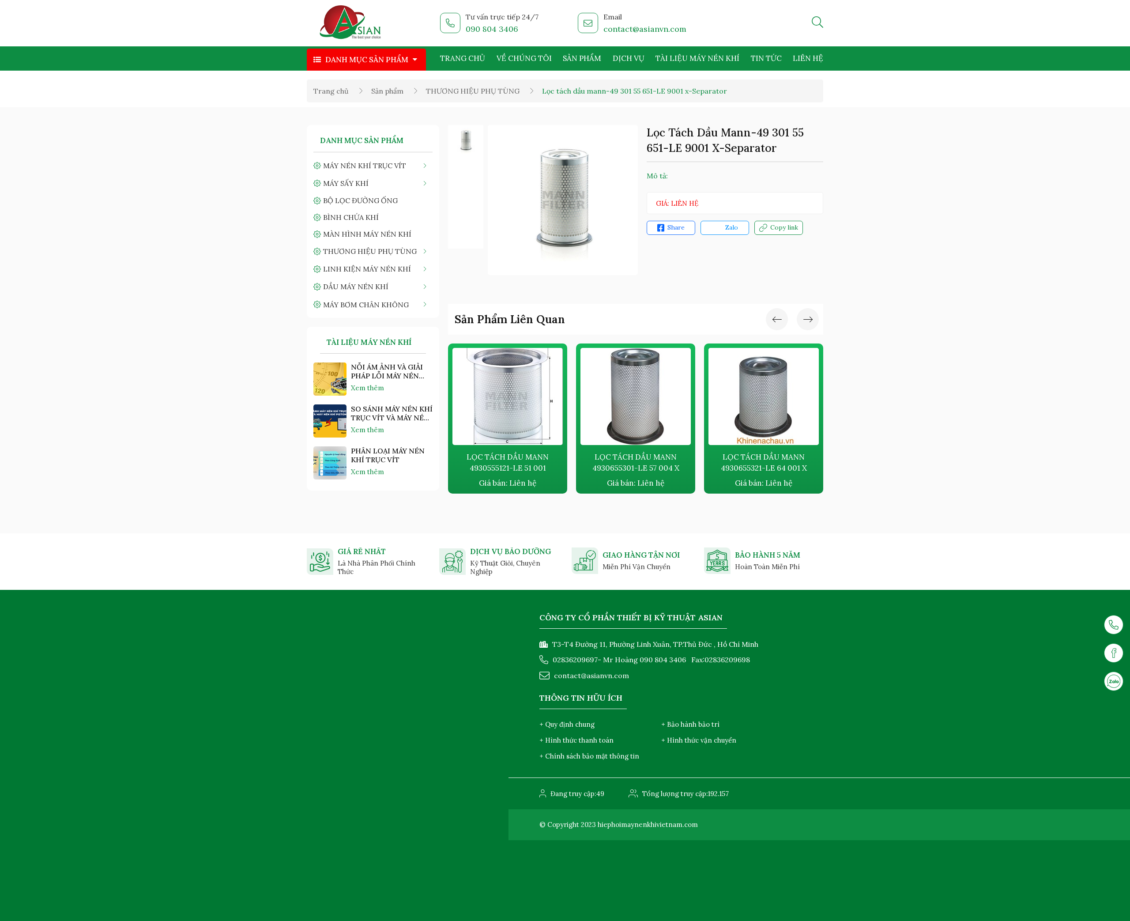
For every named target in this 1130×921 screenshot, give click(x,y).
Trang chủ (462, 58)
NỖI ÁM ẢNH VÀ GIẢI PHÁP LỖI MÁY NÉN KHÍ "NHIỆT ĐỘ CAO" (387, 371)
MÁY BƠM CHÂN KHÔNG (366, 304)
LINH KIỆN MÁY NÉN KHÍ (367, 268)
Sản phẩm (582, 58)
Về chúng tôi (524, 58)
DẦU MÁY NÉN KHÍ (355, 286)
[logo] (351, 23)
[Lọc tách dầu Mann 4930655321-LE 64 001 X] (642, 396)
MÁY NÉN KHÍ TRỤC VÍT (364, 165)
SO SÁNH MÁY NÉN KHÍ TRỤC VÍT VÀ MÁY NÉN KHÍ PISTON (392, 413)
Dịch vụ (628, 58)
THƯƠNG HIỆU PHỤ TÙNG (473, 91)
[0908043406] (1113, 681)
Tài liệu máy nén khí (697, 58)
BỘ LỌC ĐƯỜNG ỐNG (360, 200)
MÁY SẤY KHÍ (346, 183)
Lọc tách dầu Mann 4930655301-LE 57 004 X (513, 462)
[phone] (1113, 624)
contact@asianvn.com (644, 29)
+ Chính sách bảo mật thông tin (589, 756)
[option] (465, 140)
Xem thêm (367, 388)
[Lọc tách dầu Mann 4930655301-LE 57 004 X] (514, 396)
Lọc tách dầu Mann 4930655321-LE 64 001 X (642, 462)
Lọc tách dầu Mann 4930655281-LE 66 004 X (770, 462)
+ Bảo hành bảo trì (690, 724)
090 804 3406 (492, 29)
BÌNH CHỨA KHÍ (351, 217)
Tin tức (766, 58)
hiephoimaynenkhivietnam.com (648, 824)
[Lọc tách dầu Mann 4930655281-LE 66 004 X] (770, 396)
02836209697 (575, 659)
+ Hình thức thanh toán (576, 740)
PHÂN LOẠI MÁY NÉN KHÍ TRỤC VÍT (388, 455)
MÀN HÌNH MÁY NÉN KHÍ (367, 234)
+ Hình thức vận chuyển (698, 740)
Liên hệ (808, 58)
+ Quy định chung (567, 724)
